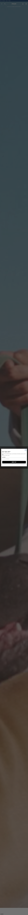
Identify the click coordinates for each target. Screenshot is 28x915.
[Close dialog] (26, 450)
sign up (14, 462)
